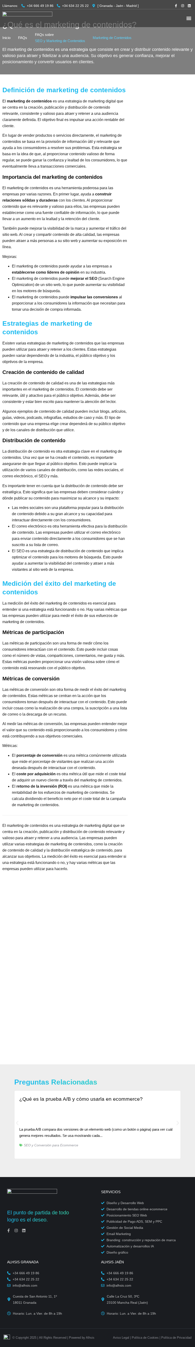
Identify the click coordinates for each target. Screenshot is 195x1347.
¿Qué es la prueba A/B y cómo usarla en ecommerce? (81, 1099)
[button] (189, 18)
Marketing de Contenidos (112, 38)
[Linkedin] (189, 5)
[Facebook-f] (176, 5)
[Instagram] (182, 5)
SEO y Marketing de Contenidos (60, 41)
